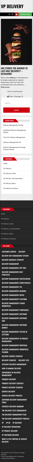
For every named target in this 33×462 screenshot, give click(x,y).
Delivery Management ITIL (12, 287)
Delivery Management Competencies (16, 283)
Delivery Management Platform (14, 299)
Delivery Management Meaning (14, 291)
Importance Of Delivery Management (11, 374)
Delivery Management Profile (13, 125)
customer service (9, 251)
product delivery (9, 379)
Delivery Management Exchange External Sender (14, 148)
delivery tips (24, 360)
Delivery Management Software (14, 314)
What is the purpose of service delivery (14, 440)
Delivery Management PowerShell (15, 310)
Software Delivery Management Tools (14, 401)
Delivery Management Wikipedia (14, 345)
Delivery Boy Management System (15, 255)
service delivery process (12, 395)
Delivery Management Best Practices (12, 273)
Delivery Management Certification (16, 278)
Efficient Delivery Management (14, 364)
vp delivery (17, 422)
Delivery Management (10, 263)
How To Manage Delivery (11, 368)
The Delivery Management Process (15, 418)
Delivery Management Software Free (14, 319)
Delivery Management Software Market (14, 326)
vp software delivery (10, 435)
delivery (22, 251)
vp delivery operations (11, 426)
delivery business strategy (13, 259)
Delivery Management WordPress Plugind (15, 350)
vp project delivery (10, 431)
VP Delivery (12, 6)
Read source (5, 87)
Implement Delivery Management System (14, 131)
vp (3, 422)
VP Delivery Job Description (13, 178)
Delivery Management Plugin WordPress (13, 304)
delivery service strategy (12, 356)
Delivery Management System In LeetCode (14, 333)
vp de (8, 422)
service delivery (8, 391)
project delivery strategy (12, 387)
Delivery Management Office (13, 295)
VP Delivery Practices (10, 188)
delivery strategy (9, 360)
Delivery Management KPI (12, 142)
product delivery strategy (13, 383)
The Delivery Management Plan (14, 414)
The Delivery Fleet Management (14, 410)
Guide (5, 163)
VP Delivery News (9, 183)
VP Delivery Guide (9, 173)
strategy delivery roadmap (13, 406)
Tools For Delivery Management (14, 137)
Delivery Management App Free (14, 268)
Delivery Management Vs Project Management (15, 340)
